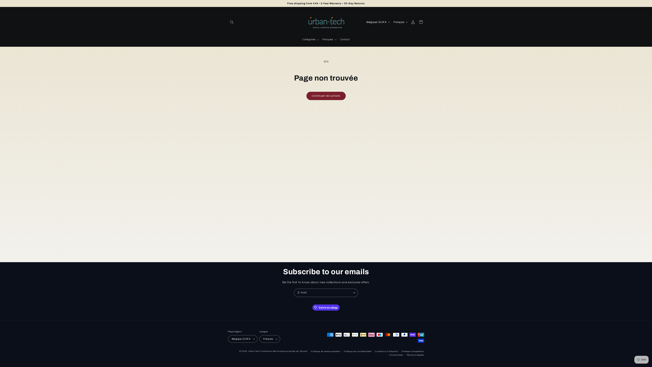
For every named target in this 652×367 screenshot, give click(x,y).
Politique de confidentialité (358, 351)
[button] (232, 22)
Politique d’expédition (413, 351)
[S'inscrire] (354, 293)
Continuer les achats (326, 95)
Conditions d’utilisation (386, 351)
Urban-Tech (254, 351)
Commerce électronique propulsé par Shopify (284, 351)
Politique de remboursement (325, 351)
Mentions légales (415, 355)
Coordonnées (396, 355)
